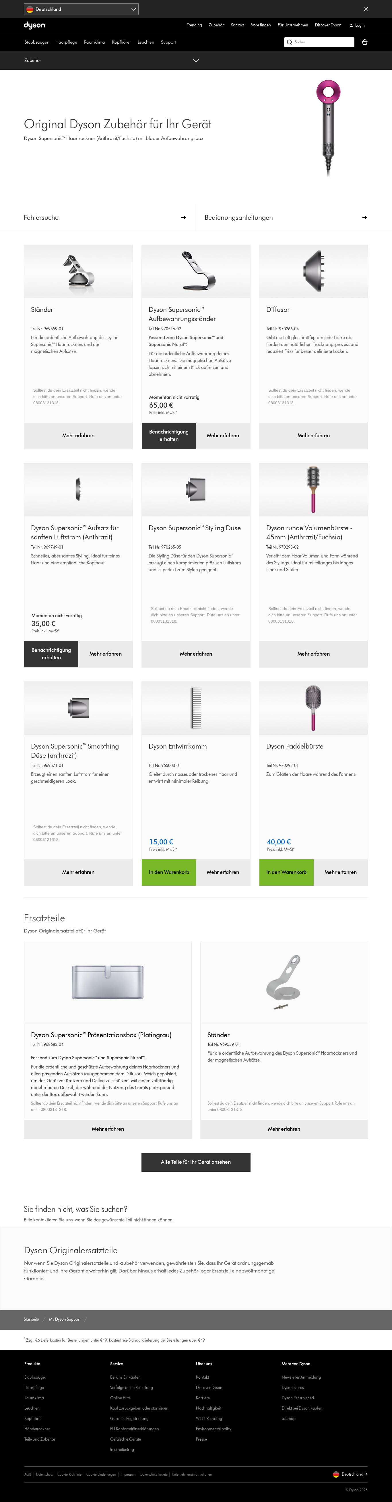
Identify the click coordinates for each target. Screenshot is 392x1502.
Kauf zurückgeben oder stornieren (139, 1408)
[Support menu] (179, 42)
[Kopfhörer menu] (134, 42)
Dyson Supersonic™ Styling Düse (195, 528)
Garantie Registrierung (129, 1418)
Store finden (261, 25)
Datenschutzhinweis (153, 1474)
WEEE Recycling (209, 1418)
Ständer (42, 309)
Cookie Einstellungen (101, 1474)
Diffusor (278, 309)
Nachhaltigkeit (208, 1408)
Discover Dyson (328, 25)
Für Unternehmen (293, 25)
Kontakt (237, 25)
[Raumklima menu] (108, 42)
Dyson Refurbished (298, 1398)
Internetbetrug (122, 1449)
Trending (194, 25)
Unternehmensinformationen (192, 1474)
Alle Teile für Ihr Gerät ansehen (196, 1162)
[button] (350, 1474)
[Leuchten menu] (157, 42)
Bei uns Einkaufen (125, 1377)
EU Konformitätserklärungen (134, 1429)
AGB (27, 1474)
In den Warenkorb (169, 872)
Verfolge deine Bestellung (131, 1387)
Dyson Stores (293, 1387)
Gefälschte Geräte (125, 1439)
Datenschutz (44, 1474)
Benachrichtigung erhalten (169, 435)
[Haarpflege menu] (80, 42)
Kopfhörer (121, 42)
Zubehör (216, 25)
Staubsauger (36, 42)
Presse (201, 1439)
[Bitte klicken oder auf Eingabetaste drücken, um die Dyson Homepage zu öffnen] (34, 26)
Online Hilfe (120, 1398)
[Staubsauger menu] (51, 42)
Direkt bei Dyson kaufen (302, 1408)
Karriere (203, 1398)
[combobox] (81, 9)
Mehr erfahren (78, 435)
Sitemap (289, 1418)
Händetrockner (37, 1429)
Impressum (128, 1474)
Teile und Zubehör (39, 1439)
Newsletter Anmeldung (301, 1377)
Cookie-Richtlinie (69, 1474)
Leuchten (146, 42)
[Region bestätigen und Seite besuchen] (366, 9)
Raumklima (94, 42)
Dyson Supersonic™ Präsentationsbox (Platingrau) (101, 1035)
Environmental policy (213, 1429)
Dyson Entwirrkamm (178, 746)
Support (168, 42)
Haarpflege (66, 42)
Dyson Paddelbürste (294, 746)
